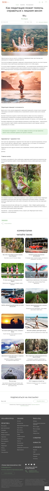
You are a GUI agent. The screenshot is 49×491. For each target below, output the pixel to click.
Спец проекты (4, 452)
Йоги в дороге (4, 441)
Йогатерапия (4, 439)
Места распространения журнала (39, 424)
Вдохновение (20, 449)
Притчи (19, 441)
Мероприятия (36, 454)
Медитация (4, 445)
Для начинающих (5, 428)
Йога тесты (20, 430)
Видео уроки (4, 432)
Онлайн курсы (7, 418)
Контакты (35, 458)
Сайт (34, 452)
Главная (17, 4)
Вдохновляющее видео (23, 425)
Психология (20, 443)
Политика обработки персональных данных (12, 469)
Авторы (35, 421)
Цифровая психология (22, 447)
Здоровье (3, 437)
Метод (2, 448)
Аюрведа (3, 430)
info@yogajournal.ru (6, 467)
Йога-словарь (36, 429)
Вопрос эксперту (5, 434)
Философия (20, 445)
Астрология (20, 423)
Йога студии (36, 426)
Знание (20, 418)
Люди (18, 434)
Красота (3, 443)
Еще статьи (20, 427)
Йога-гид (37, 418)
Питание (3, 450)
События (37, 438)
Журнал (35, 449)
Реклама (35, 456)
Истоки (19, 421)
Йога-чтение (20, 432)
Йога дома (3, 425)
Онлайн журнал (21, 436)
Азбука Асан (36, 433)
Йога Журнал (24, 19)
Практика (5, 423)
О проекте (37, 447)
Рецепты (35, 431)
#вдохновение (4, 220)
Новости (37, 442)
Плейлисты (20, 438)
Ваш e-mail (3, 401)
